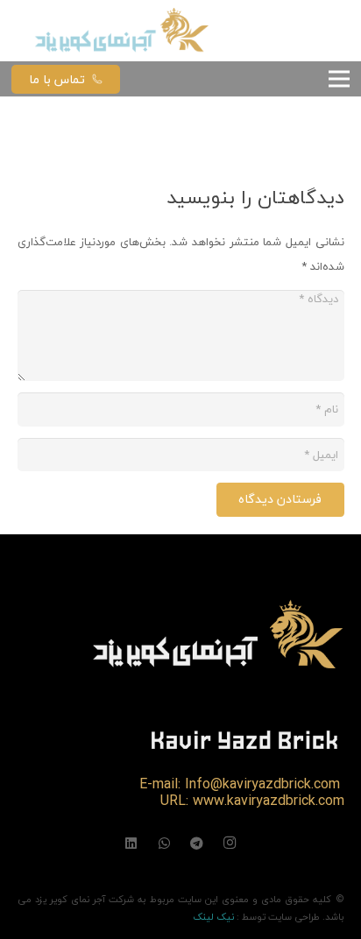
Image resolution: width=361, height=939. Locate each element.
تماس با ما (57, 79)
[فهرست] (339, 79)
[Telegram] (197, 843)
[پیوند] (122, 30)
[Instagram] (230, 843)
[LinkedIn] (131, 843)
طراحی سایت (294, 916)
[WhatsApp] (164, 843)
